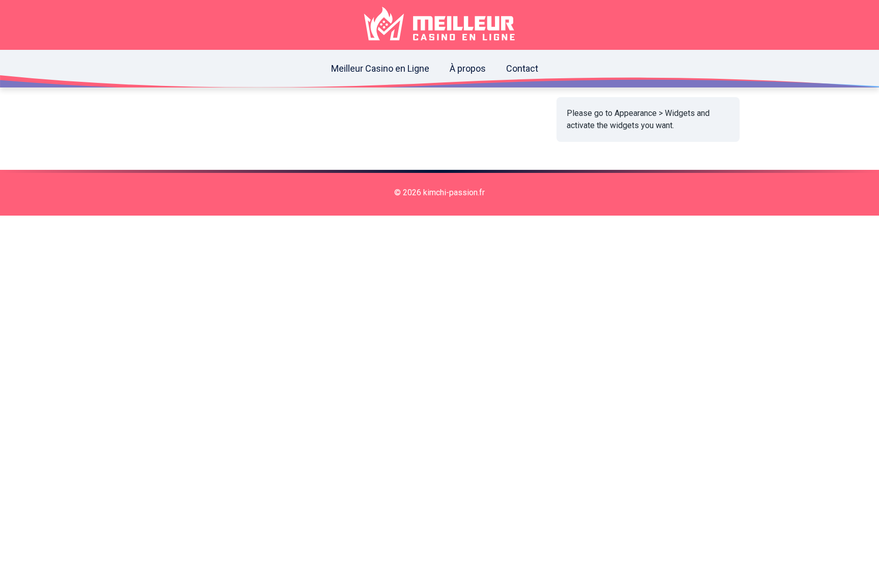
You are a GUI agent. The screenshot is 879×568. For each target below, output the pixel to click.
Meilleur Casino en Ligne (380, 68)
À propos (468, 68)
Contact (522, 68)
